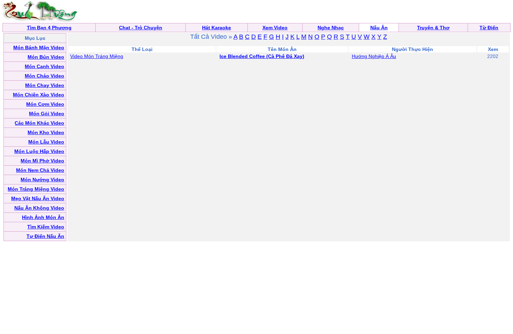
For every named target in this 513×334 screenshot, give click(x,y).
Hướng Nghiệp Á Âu (374, 56)
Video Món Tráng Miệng (96, 56)
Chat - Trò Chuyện (140, 27)
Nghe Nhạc (331, 27)
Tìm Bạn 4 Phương (49, 27)
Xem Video (275, 27)
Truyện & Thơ (433, 27)
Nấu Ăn (379, 27)
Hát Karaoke (216, 27)
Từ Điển (488, 27)
